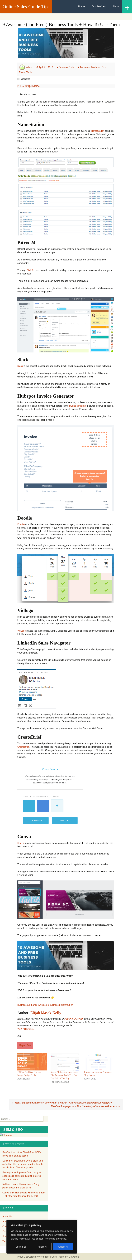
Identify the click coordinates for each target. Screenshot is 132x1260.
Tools (29, 72)
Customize (21, 1246)
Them (22, 72)
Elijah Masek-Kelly (45, 1013)
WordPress (44, 1256)
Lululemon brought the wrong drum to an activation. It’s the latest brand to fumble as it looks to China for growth (23, 1164)
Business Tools (66, 67)
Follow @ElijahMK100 (28, 86)
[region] (41, 1237)
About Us (7, 1216)
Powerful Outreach (73, 1018)
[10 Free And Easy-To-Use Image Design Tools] (32, 1061)
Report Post (25, 1045)
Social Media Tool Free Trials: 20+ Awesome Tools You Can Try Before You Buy (65, 1075)
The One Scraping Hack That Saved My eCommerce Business (85, 1106)
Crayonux (73, 1256)
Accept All (63, 1246)
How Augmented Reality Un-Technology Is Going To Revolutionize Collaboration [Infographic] (62, 1102)
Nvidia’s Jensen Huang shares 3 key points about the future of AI (20, 1185)
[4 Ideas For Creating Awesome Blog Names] (99, 1061)
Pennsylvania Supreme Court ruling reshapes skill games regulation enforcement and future (22, 1176)
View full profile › (25, 1028)
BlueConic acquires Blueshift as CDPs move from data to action (21, 1154)
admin (29, 67)
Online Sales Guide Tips (26, 6)
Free (104, 67)
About (116, 6)
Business (95, 67)
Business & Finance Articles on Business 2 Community (45, 1004)
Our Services (99, 6)
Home (81, 6)
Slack (20, 365)
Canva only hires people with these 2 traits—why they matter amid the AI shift (24, 1194)
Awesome (85, 67)
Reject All (42, 1246)
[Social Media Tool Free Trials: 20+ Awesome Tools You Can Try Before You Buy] (65, 1061)
